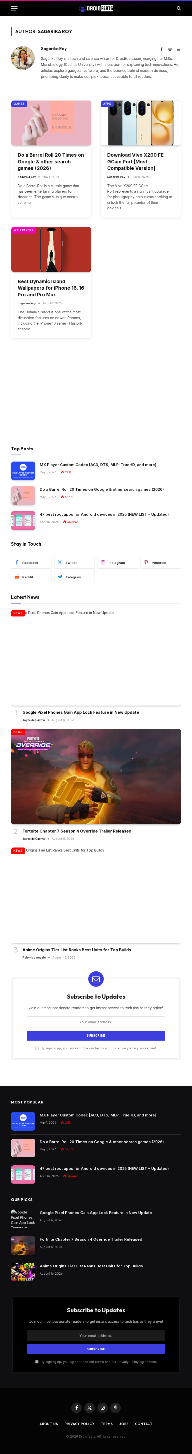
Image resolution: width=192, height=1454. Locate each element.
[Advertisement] (96, 398)
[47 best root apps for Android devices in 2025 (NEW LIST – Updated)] (23, 520)
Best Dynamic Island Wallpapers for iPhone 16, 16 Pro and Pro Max (51, 288)
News (18, 613)
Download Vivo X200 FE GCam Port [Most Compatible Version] (135, 161)
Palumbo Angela (34, 957)
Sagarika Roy (54, 48)
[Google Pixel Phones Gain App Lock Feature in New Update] (96, 658)
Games (19, 104)
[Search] (178, 8)
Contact (143, 1424)
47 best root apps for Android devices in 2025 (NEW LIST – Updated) (104, 514)
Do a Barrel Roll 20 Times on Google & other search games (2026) (51, 161)
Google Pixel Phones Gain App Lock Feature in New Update (80, 712)
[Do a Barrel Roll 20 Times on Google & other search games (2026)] (51, 123)
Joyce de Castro (33, 720)
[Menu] (14, 8)
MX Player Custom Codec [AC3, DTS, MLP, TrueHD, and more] (98, 464)
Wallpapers (24, 230)
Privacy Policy (128, 1048)
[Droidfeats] (96, 8)
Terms (107, 1424)
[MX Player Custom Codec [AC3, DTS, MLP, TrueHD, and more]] (23, 471)
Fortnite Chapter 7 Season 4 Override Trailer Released (76, 831)
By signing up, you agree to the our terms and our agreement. (98, 1048)
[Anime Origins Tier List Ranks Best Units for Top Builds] (96, 895)
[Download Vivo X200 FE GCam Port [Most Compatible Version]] (141, 123)
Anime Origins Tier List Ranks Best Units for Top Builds (76, 949)
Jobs (124, 1424)
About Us (49, 1424)
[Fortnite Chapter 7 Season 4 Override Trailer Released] (96, 776)
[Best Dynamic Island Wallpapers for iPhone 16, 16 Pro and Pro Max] (51, 249)
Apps (107, 104)
